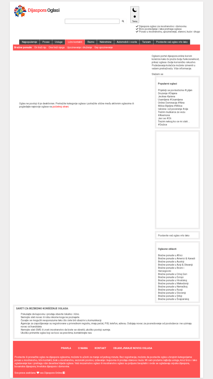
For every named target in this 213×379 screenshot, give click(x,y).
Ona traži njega (57, 47)
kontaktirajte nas (83, 332)
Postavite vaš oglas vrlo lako (172, 41)
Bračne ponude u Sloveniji (172, 292)
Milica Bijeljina (170, 105)
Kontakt (100, 348)
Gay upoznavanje (103, 47)
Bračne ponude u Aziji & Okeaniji (175, 264)
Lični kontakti (75, 41)
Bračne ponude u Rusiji (170, 289)
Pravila (66, 348)
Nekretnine (105, 41)
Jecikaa (166, 96)
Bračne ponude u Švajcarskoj (173, 299)
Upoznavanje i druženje (79, 47)
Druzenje (167, 93)
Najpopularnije (29, 41)
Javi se (164, 118)
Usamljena (170, 99)
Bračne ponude (23, 47)
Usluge (59, 41)
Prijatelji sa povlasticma (175, 90)
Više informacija (182, 68)
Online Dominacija (171, 102)
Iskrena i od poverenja (173, 108)
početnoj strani (61, 106)
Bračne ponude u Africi (170, 255)
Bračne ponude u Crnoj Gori (172, 274)
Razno (90, 41)
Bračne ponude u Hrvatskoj (172, 280)
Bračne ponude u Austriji (171, 261)
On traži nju (40, 47)
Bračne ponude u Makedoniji (173, 283)
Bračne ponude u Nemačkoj (172, 286)
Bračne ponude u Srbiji (170, 295)
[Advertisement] (82, 74)
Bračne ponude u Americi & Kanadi (176, 258)
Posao (46, 41)
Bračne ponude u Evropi (171, 277)
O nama (83, 348)
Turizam (146, 41)
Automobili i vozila (127, 41)
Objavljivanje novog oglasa (132, 348)
